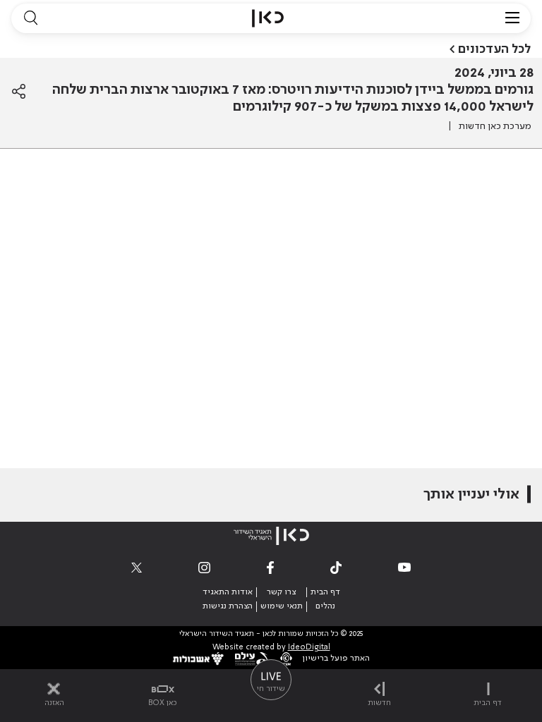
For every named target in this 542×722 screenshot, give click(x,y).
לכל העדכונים (494, 49)
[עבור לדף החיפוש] (30, 18)
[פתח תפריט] (512, 18)
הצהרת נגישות (228, 606)
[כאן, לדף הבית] (268, 18)
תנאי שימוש (281, 606)
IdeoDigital (309, 647)
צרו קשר (281, 592)
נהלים (325, 606)
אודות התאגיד (228, 592)
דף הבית (325, 592)
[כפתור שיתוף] (18, 91)
